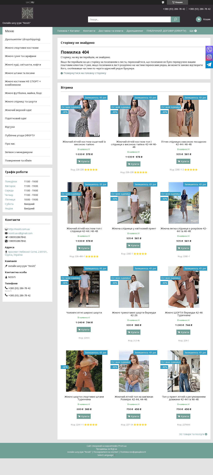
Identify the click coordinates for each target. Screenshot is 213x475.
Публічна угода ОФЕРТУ (20, 135)
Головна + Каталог (68, 30)
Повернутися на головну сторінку (85, 73)
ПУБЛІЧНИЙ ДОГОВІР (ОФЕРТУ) (166, 30)
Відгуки (10, 126)
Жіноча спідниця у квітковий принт (134, 228)
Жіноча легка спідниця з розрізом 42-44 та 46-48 (184, 229)
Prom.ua (122, 446)
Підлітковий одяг (16, 118)
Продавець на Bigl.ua (106, 449)
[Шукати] (175, 19)
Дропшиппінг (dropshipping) (22, 39)
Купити (85, 161)
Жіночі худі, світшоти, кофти (23, 64)
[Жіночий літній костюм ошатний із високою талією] (84, 116)
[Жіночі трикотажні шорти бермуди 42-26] (133, 287)
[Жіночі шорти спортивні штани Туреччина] (84, 371)
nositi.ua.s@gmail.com (20, 233)
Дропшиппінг (134, 30)
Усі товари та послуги (191, 434)
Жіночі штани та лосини (20, 72)
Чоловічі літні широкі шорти (84, 312)
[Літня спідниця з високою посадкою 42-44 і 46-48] (183, 116)
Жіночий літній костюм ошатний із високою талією (84, 143)
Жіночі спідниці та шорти (21, 101)
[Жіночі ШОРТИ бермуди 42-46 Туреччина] (183, 287)
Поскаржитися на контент (106, 452)
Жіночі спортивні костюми (21, 47)
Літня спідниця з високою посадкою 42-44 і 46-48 (183, 143)
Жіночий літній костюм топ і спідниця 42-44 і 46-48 (84, 229)
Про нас (10, 143)
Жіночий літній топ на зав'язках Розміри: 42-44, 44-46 (134, 398)
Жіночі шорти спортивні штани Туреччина (84, 398)
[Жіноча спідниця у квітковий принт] (133, 203)
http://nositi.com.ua (19, 229)
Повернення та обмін (18, 160)
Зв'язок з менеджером (18, 152)
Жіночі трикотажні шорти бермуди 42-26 (134, 313)
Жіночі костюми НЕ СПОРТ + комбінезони (23, 83)
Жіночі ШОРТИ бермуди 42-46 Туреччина (184, 313)
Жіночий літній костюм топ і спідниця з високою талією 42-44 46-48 (134, 144)
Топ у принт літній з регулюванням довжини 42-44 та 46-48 (184, 398)
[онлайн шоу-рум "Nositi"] (27, 13)
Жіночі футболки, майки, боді (23, 93)
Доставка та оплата (111, 30)
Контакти (89, 30)
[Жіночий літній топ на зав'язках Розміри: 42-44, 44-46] (133, 371)
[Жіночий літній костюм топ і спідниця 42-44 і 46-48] (84, 203)
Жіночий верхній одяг (18, 110)
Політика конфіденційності (133, 452)
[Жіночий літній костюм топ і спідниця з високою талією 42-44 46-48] (133, 116)
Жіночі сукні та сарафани (20, 56)
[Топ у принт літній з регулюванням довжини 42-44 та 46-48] (183, 371)
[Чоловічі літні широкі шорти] (84, 287)
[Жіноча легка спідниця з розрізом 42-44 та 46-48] (183, 203)
